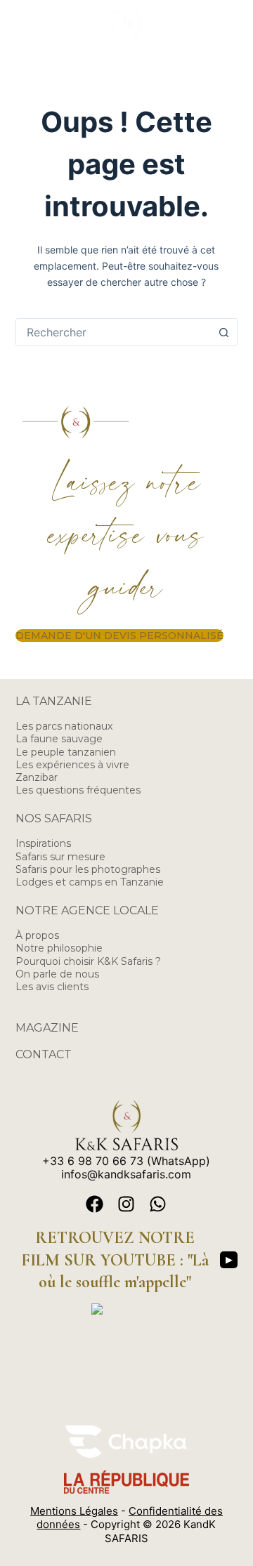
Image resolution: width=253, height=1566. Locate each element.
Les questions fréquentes (78, 790)
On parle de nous (57, 974)
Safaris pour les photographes (87, 869)
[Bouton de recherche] (223, 332)
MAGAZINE (47, 1027)
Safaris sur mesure (60, 856)
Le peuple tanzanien (65, 752)
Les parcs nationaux (63, 726)
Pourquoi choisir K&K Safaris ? (88, 961)
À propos (37, 935)
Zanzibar (36, 777)
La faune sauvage (59, 738)
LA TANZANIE (53, 701)
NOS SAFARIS (53, 818)
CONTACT (43, 1054)
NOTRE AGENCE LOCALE (87, 910)
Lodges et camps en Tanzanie (89, 882)
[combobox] (113, 332)
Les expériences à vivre (72, 764)
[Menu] (231, 33)
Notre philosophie (59, 948)
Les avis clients (52, 986)
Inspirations (43, 843)
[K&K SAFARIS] (126, 1308)
